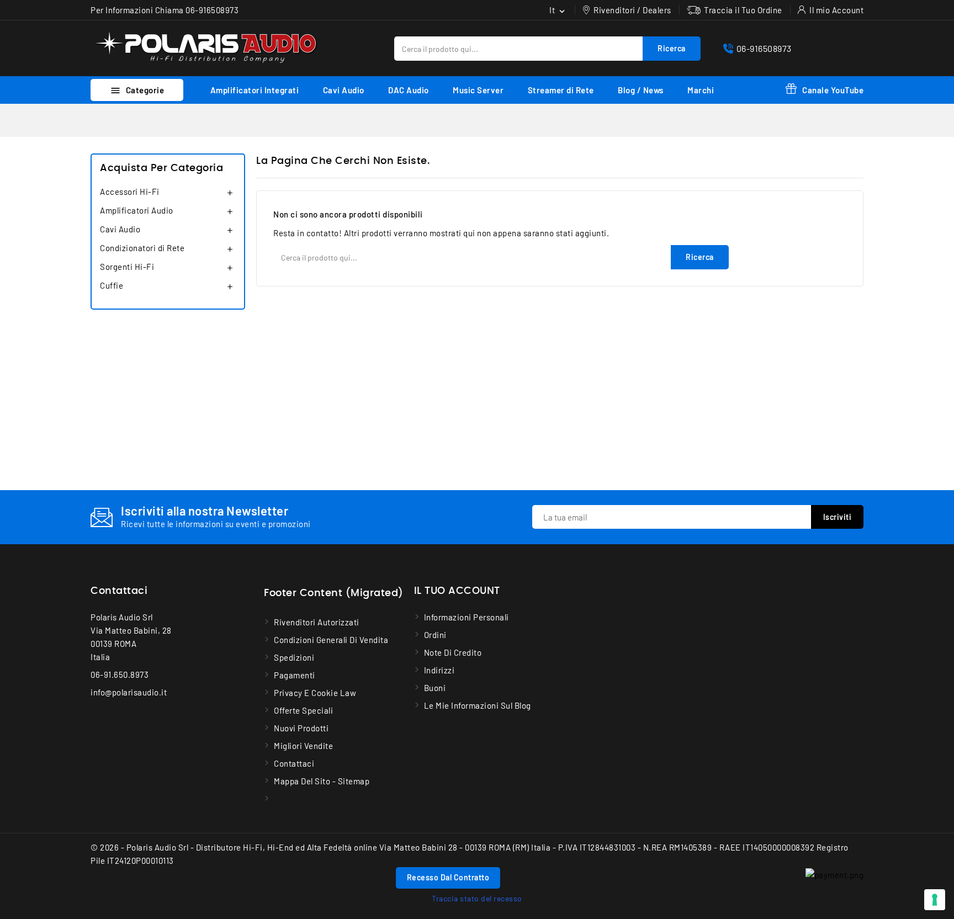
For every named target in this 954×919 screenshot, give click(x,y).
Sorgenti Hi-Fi (127, 267)
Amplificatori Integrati (254, 90)
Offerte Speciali (303, 710)
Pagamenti (294, 675)
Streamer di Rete (561, 90)
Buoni (435, 688)
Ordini (435, 635)
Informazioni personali (466, 617)
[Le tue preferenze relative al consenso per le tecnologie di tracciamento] (934, 899)
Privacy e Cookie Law (315, 693)
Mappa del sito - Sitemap (321, 781)
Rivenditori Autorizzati (316, 622)
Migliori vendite (303, 746)
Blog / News (641, 90)
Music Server (478, 90)
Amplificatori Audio (136, 210)
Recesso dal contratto (448, 877)
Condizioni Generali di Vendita (331, 640)
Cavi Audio (343, 90)
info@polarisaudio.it (129, 692)
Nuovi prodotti (301, 728)
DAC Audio (408, 90)
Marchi (700, 90)
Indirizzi (439, 670)
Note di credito (453, 652)
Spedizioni (294, 657)
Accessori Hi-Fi (130, 191)
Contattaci (119, 591)
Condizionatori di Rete (142, 248)
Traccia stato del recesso (477, 898)
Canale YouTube (832, 90)
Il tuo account (457, 591)
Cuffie (111, 285)
